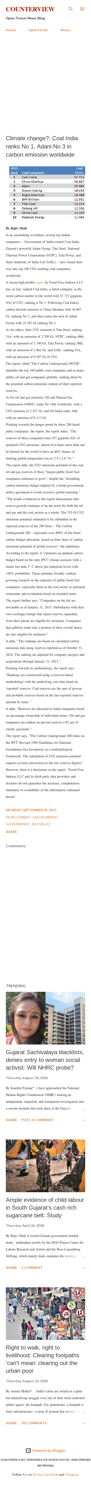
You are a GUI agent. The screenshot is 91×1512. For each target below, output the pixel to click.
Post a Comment (37, 1120)
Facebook (51, 1474)
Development (19, 817)
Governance (18, 824)
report (40, 282)
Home (11, 30)
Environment (46, 817)
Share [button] (11, 832)
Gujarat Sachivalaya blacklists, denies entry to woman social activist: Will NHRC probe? (45, 1060)
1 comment (32, 1267)
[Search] (71, 9)
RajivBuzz (41, 824)
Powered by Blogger (48, 1450)
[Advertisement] (45, 83)
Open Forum (38, 30)
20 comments (34, 1423)
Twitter (37, 1474)
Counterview (30, 9)
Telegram (72, 1474)
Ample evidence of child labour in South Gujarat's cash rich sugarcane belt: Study (45, 1208)
